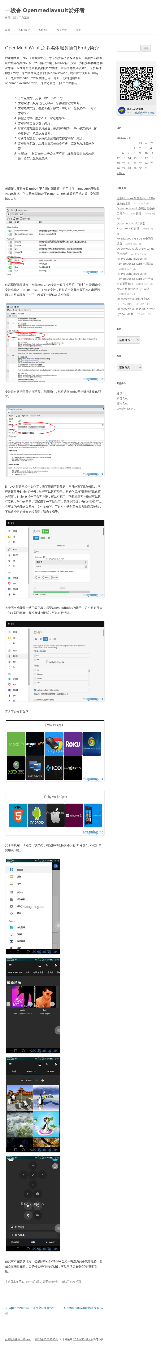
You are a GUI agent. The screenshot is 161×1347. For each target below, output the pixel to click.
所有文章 (62, 30)
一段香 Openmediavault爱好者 (45, 10)
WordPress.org (126, 408)
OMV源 (43, 30)
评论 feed (122, 403)
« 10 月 (121, 173)
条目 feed (122, 398)
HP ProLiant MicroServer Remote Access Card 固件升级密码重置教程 (135, 279)
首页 (7, 30)
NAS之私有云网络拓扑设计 (133, 289)
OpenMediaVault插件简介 (83, 1308)
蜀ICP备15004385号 (46, 1339)
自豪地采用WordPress (18, 1339)
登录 (119, 393)
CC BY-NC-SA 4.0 (83, 1339)
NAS (50, 1281)
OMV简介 (24, 30)
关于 (78, 30)
